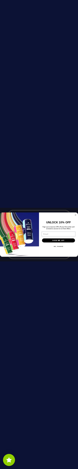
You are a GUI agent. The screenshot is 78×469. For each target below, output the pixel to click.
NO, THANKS (58, 246)
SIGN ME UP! (58, 240)
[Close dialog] (75, 214)
